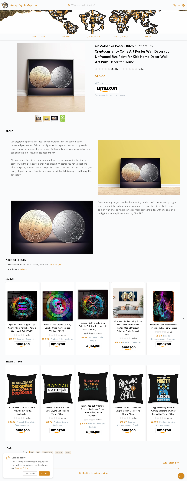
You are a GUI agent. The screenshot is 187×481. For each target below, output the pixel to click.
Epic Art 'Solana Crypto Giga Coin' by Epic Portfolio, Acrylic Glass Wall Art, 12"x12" (22, 328)
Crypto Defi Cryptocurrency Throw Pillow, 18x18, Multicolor (22, 410)
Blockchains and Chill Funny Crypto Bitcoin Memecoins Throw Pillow (128, 410)
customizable (47, 452)
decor (68, 452)
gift (32, 452)
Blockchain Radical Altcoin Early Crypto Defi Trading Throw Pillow (57, 410)
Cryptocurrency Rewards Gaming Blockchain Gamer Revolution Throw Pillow (163, 410)
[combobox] (104, 5)
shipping (59, 452)
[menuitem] (176, 5)
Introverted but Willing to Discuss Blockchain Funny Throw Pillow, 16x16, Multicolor (92, 410)
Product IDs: (17, 269)
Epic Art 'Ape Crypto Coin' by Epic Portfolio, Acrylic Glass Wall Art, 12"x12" (57, 328)
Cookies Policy (21, 468)
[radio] (96, 69)
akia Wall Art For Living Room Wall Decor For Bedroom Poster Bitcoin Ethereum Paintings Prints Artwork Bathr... (128, 328)
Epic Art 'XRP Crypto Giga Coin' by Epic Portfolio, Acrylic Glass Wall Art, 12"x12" (93, 326)
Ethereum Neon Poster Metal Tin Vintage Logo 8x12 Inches (163, 326)
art (38, 452)
